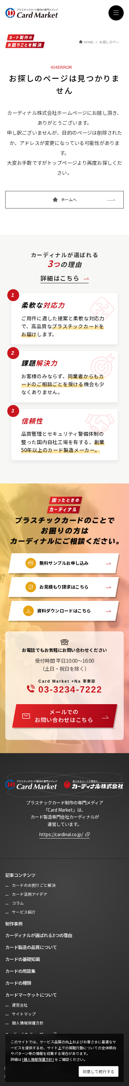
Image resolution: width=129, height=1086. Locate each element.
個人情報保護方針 (28, 1022)
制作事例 (13, 923)
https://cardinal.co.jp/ (61, 834)
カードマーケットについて (31, 994)
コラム (18, 903)
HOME (89, 42)
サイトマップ (24, 1014)
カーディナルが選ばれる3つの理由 (38, 935)
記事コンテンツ (20, 875)
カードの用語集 (20, 971)
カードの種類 (18, 982)
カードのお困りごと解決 (34, 885)
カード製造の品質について (31, 947)
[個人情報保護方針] (38, 1059)
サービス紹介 (24, 912)
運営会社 (20, 1005)
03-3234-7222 (70, 686)
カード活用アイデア (29, 894)
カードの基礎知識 (22, 959)
